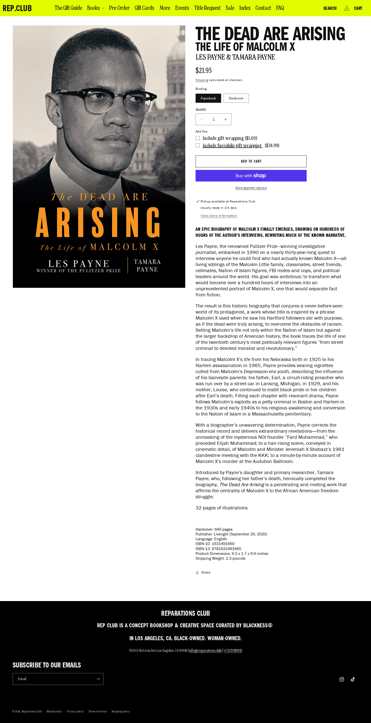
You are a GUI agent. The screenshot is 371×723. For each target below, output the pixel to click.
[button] (96, 8)
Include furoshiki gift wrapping (233, 145)
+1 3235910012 (233, 650)
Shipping (202, 80)
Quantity (201, 109)
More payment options (251, 187)
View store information (219, 216)
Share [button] (205, 572)
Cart (358, 8)
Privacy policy (75, 711)
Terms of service (98, 711)
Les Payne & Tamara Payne (235, 57)
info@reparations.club (205, 650)
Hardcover (236, 98)
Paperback (208, 98)
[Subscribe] (97, 679)
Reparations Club (32, 711)
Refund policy (54, 711)
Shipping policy (121, 711)
